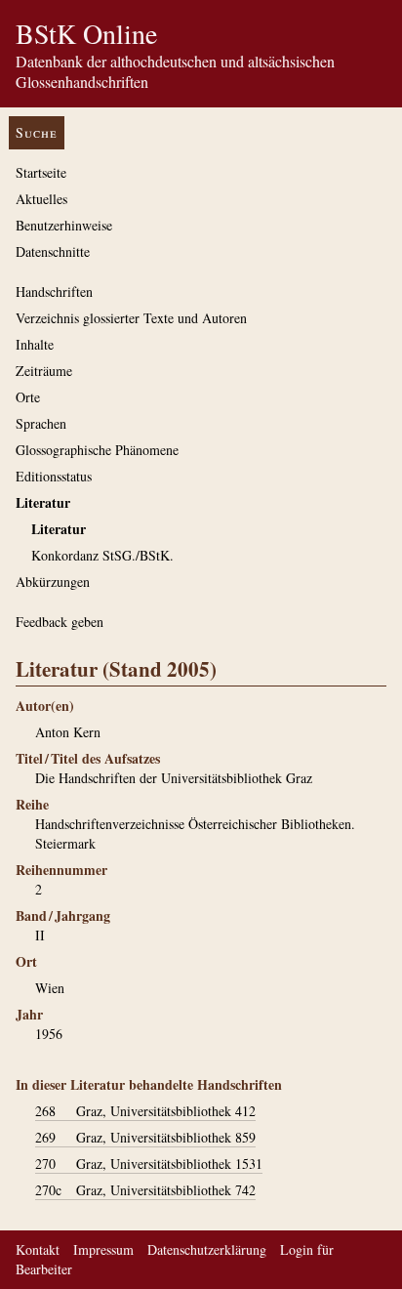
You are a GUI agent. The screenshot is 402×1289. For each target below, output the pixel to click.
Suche (37, 132)
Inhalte (35, 344)
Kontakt (38, 1249)
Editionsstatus (54, 476)
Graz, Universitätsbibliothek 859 (145, 1137)
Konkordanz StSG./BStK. (102, 555)
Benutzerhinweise (64, 225)
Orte (28, 397)
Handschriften (54, 291)
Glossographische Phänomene (97, 449)
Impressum (103, 1249)
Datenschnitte (53, 251)
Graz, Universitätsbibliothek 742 (145, 1190)
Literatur (43, 502)
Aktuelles (41, 198)
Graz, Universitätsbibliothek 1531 (148, 1163)
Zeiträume (44, 370)
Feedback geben (59, 621)
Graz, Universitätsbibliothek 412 (145, 1111)
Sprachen (41, 423)
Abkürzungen (53, 581)
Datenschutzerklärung (206, 1249)
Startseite (41, 172)
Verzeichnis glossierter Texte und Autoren (131, 318)
